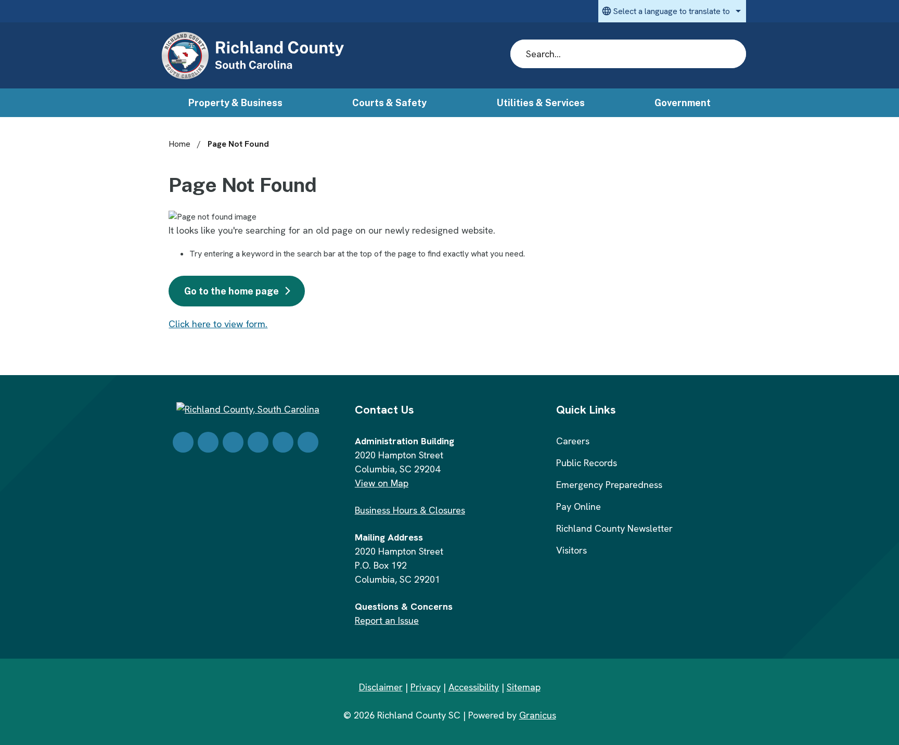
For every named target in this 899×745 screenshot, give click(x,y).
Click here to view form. (218, 324)
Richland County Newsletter (614, 528)
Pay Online (578, 506)
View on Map (381, 483)
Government (682, 102)
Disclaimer (381, 687)
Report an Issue (387, 620)
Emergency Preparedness (609, 485)
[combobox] (672, 11)
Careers (572, 441)
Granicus (537, 715)
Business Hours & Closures (410, 510)
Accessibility (473, 687)
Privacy (425, 687)
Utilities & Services (541, 102)
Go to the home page (231, 291)
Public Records (586, 463)
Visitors (571, 550)
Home (179, 143)
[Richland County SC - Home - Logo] (252, 56)
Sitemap (524, 687)
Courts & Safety (389, 102)
